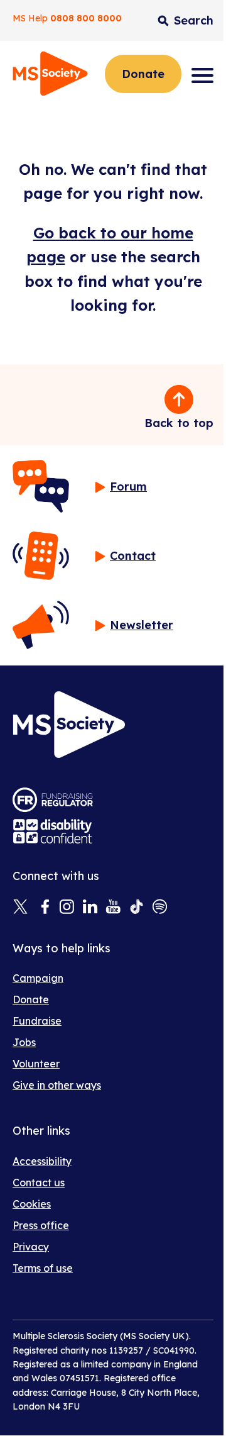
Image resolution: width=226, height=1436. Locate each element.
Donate (143, 74)
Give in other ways (57, 1085)
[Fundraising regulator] (53, 800)
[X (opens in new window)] (20, 907)
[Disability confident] (53, 831)
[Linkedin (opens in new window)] (90, 907)
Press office (41, 1225)
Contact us (39, 1182)
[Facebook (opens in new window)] (43, 907)
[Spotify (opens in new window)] (160, 907)
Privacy (31, 1246)
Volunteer (36, 1063)
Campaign (38, 978)
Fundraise (37, 1021)
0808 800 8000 (86, 18)
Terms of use (43, 1268)
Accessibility (42, 1161)
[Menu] (202, 75)
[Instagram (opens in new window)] (67, 907)
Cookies (32, 1204)
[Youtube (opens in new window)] (113, 907)
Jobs (24, 1042)
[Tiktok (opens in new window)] (136, 907)
